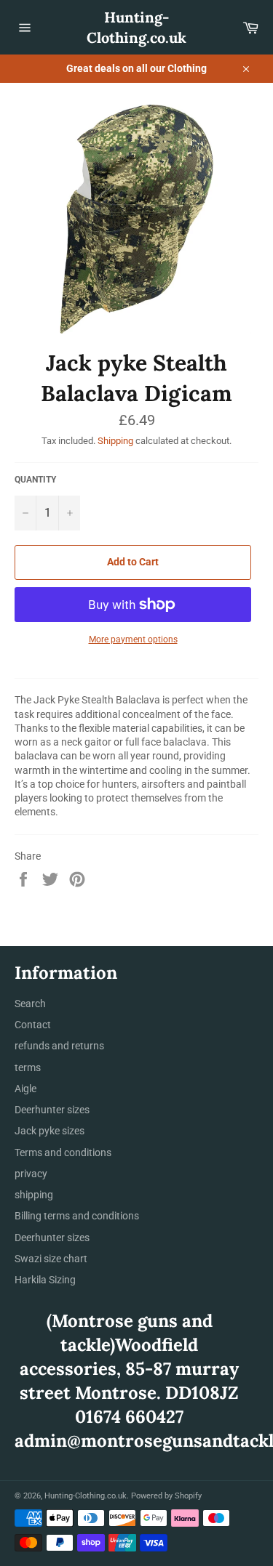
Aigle (25, 1088)
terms (28, 1067)
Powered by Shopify (166, 1496)
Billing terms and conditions (77, 1216)
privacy (31, 1173)
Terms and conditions (63, 1152)
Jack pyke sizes (49, 1131)
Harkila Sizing (45, 1280)
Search (30, 1003)
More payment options (133, 639)
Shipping (115, 440)
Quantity (35, 480)
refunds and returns (59, 1046)
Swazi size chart (51, 1258)
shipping (34, 1194)
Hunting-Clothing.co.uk (136, 27)
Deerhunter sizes (52, 1109)
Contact (33, 1024)
